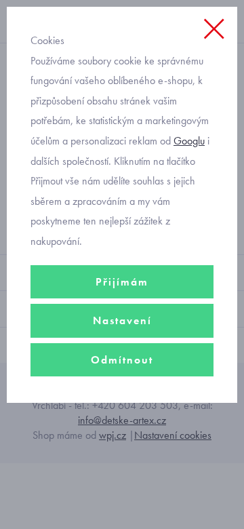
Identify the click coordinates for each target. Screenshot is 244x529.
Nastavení (122, 320)
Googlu (189, 141)
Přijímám (122, 282)
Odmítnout (122, 360)
